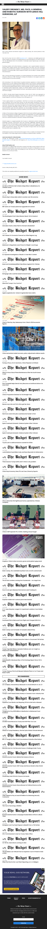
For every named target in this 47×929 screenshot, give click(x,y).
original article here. (33, 171)
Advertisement (32, 898)
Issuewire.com (23, 58)
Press (23, 898)
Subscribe (23, 923)
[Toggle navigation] (2, 4)
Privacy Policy (16, 898)
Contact (38, 898)
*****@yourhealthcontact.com (9, 163)
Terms (9, 898)
